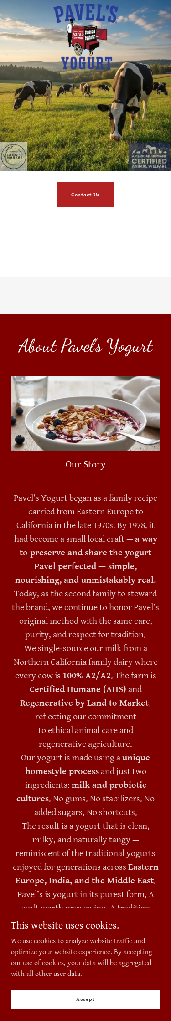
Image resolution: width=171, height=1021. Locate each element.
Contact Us (85, 195)
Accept (85, 999)
